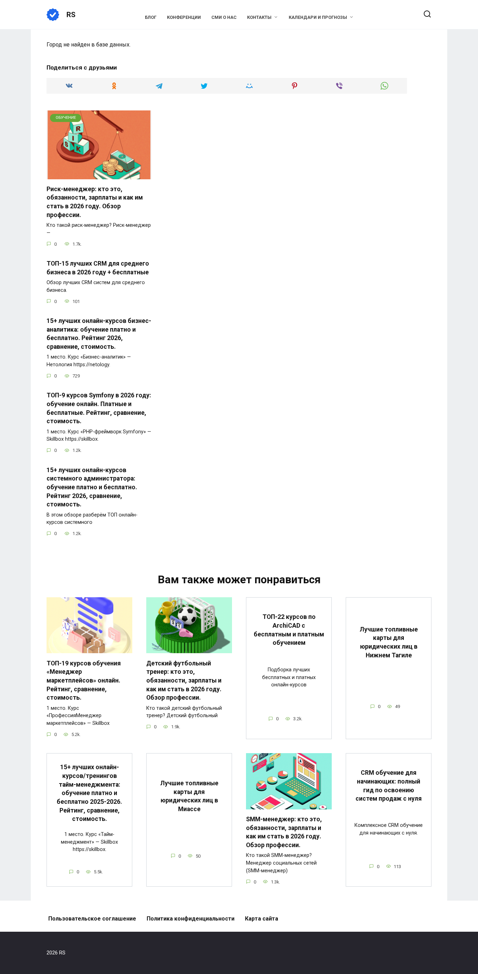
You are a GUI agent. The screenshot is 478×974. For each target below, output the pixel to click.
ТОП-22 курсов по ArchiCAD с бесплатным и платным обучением (289, 629)
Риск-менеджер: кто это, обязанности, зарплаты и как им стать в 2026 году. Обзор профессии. (95, 202)
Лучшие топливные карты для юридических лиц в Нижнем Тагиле (389, 642)
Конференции (184, 17)
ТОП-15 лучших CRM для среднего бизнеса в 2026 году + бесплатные (98, 268)
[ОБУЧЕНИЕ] (99, 175)
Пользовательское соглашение (92, 918)
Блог (150, 17)
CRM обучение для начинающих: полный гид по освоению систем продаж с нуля (389, 785)
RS (71, 14)
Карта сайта (261, 918)
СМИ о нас (224, 17)
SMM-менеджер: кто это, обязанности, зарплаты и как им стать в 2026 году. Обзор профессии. (284, 832)
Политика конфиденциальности (190, 918)
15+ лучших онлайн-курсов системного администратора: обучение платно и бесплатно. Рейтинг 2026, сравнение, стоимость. (92, 487)
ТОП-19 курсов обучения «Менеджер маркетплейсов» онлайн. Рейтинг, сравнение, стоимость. (84, 680)
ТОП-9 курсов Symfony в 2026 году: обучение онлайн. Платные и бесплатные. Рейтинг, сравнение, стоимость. (99, 408)
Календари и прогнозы (318, 17)
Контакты (259, 17)
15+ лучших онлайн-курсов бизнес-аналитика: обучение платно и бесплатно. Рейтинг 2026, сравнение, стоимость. (99, 333)
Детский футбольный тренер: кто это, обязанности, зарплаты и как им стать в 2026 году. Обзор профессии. (184, 680)
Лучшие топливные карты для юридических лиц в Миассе (189, 796)
